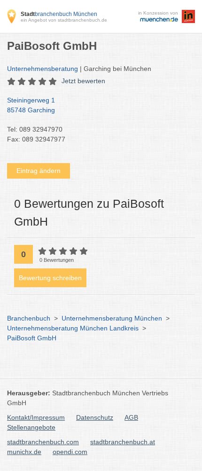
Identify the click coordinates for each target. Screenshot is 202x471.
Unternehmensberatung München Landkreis (73, 328)
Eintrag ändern (38, 170)
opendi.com (70, 451)
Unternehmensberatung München (112, 318)
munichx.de (24, 451)
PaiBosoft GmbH (31, 338)
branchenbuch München (59, 14)
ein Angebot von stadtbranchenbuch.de (64, 20)
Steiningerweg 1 (31, 105)
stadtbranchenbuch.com (43, 442)
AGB (131, 417)
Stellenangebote (31, 427)
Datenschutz (94, 417)
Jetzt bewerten (83, 81)
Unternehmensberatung (42, 68)
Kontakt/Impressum (36, 417)
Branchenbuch (28, 318)
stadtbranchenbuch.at (122, 442)
